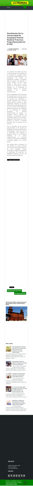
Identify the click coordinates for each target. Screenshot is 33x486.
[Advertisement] (17, 21)
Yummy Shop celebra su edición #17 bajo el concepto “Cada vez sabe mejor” (19, 363)
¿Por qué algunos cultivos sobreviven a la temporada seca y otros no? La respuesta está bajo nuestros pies (19, 349)
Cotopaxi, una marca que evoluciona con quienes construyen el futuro (18, 375)
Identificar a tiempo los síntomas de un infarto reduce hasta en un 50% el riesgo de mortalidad (19, 402)
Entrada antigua (20, 293)
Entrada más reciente (14, 290)
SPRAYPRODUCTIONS (11, 484)
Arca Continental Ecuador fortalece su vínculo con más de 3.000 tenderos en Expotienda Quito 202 (19, 389)
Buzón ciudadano (12, 467)
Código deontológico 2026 (14, 465)
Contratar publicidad (13, 468)
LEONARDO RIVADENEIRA (13, 49)
